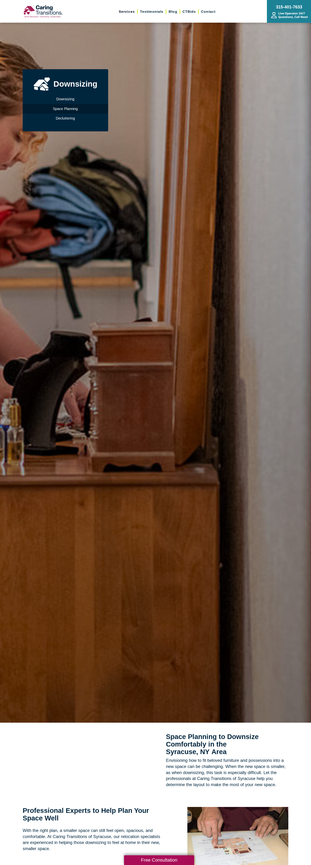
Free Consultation (159, 860)
